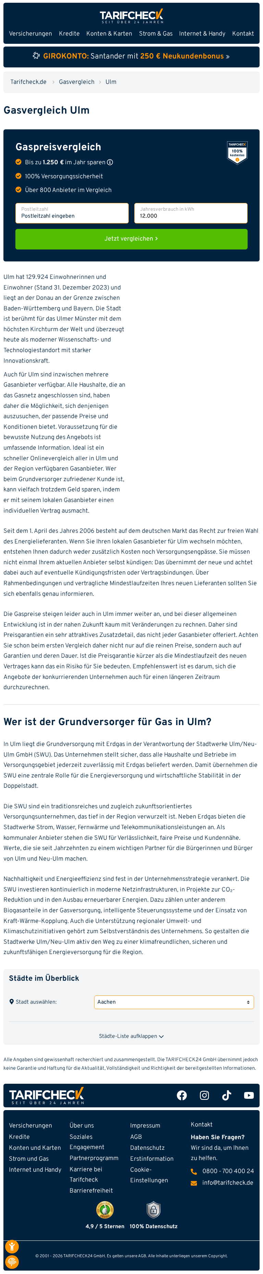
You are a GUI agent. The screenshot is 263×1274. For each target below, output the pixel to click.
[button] (110, 162)
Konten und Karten (35, 1148)
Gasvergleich (77, 82)
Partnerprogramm (94, 1158)
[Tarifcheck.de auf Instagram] (204, 1095)
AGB (136, 1137)
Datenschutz (147, 1148)
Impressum (145, 1126)
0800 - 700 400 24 (228, 1172)
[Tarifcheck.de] (131, 16)
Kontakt (243, 34)
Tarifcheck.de (28, 82)
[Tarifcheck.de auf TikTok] (227, 1095)
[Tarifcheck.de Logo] (69, 1095)
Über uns (82, 1126)
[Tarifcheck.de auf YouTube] (249, 1095)
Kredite (19, 1137)
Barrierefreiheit (91, 1191)
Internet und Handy (35, 1170)
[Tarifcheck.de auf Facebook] (182, 1095)
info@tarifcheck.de (227, 1183)
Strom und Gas (29, 1159)
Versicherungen (30, 1126)
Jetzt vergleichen (129, 239)
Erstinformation (152, 1159)
